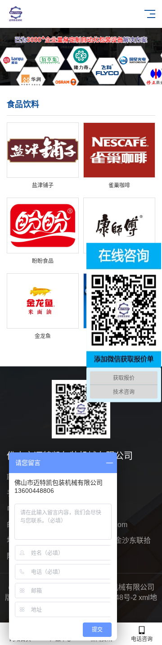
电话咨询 (142, 639)
